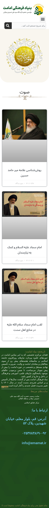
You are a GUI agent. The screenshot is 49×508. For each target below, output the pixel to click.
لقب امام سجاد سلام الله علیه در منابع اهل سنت (24, 327)
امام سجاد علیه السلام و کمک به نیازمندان (24, 250)
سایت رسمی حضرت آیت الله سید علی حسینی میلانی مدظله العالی (24, 397)
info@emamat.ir (34, 443)
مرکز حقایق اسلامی (31, 403)
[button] (43, 19)
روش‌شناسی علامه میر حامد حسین (24, 172)
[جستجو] (8, 25)
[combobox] (29, 25)
